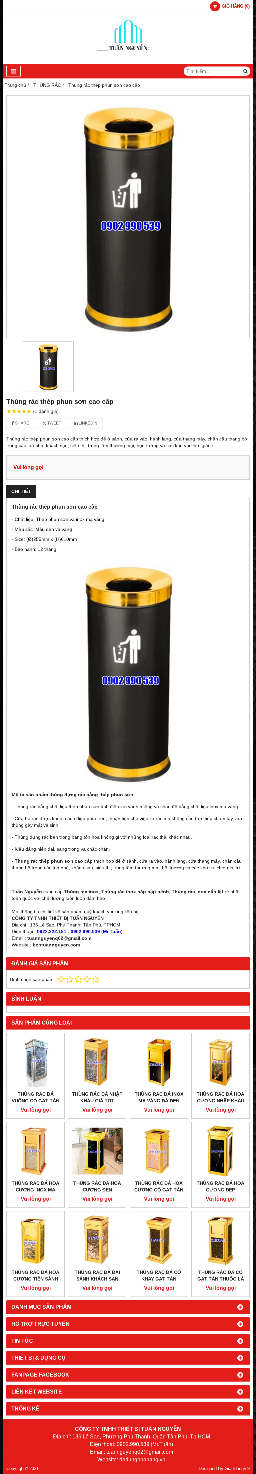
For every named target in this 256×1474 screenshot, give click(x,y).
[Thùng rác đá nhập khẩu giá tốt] (97, 1062)
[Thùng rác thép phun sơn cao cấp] (128, 217)
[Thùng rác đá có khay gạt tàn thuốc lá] (158, 1240)
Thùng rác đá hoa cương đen (97, 1186)
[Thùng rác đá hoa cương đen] (97, 1151)
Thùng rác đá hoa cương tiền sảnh (35, 1276)
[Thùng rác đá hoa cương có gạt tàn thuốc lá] (158, 1151)
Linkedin (87, 423)
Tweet (53, 423)
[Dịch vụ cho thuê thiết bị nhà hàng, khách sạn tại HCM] (128, 62)
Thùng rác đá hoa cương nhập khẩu (220, 1097)
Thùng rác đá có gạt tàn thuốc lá (220, 1276)
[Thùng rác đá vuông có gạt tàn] (35, 1062)
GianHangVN (237, 1468)
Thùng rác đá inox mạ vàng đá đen (159, 1097)
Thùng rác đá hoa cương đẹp (220, 1186)
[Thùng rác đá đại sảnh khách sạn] (97, 1240)
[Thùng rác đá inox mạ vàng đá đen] (158, 1062)
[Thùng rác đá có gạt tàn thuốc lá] (220, 1240)
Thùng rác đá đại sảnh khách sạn (97, 1276)
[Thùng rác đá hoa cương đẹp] (220, 1151)
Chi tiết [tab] (21, 491)
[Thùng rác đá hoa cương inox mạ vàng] (35, 1151)
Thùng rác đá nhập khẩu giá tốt (97, 1097)
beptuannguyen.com (56, 944)
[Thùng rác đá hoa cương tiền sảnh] (35, 1240)
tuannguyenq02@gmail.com (59, 938)
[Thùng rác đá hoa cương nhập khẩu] (220, 1062)
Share (21, 423)
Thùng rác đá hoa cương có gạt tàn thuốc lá (158, 1189)
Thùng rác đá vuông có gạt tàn (35, 1097)
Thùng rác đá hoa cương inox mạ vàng (35, 1189)
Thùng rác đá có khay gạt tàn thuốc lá (159, 1279)
